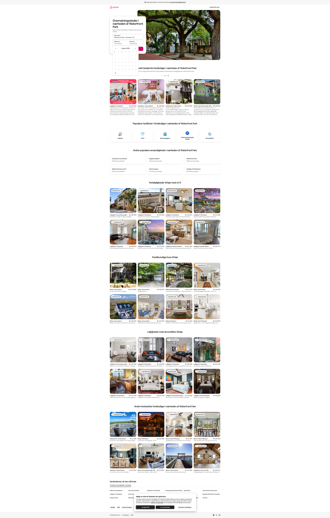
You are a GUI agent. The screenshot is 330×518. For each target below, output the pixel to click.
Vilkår (132, 515)
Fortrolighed (125, 515)
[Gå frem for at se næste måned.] (135, 48)
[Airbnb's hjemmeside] (114, 7)
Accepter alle (145, 507)
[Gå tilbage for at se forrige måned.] (115, 48)
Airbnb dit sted (214, 7)
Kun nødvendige (165, 507)
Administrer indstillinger (184, 507)
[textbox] (120, 43)
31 (115, 73)
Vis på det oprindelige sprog (178, 2)
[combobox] (128, 37)
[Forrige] (161, 75)
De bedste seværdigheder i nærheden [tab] (120, 485)
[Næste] (168, 75)
